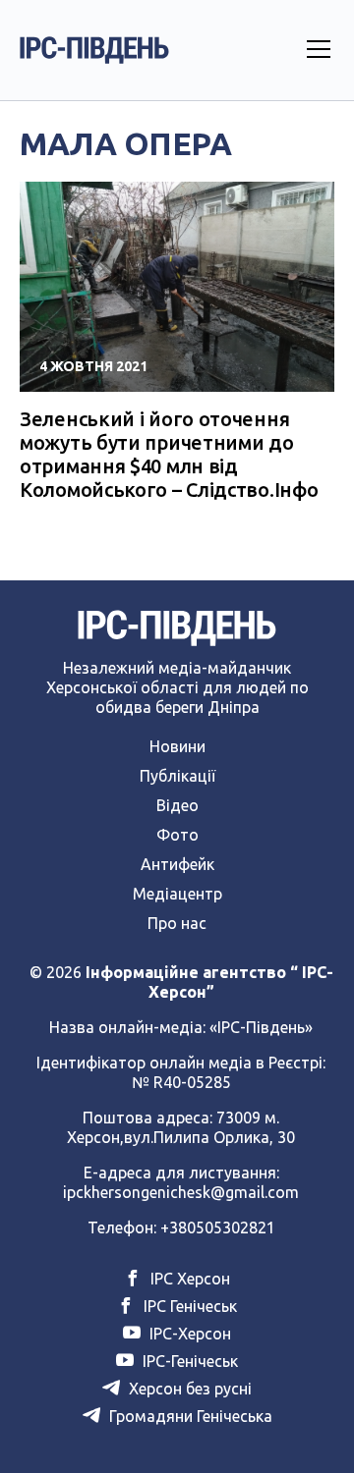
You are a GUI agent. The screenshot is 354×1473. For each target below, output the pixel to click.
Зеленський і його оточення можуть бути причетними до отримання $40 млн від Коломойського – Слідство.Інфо (169, 454)
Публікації (177, 776)
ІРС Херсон (188, 1278)
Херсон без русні (188, 1388)
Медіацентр (177, 893)
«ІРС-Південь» (261, 1027)
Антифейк (177, 864)
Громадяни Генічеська (188, 1416)
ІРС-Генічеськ (188, 1361)
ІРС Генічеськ (188, 1306)
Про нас (177, 923)
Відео (177, 805)
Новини (177, 746)
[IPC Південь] (94, 50)
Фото (177, 835)
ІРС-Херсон (188, 1333)
